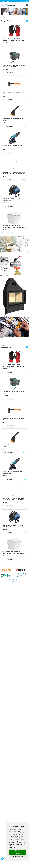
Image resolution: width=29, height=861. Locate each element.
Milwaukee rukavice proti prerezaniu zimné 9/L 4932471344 (13, 39)
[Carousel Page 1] (3, 13)
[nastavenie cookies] (2, 858)
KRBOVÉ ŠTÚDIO (4, 316)
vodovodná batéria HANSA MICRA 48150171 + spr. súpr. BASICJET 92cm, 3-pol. (14, 174)
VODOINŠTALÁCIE (4, 275)
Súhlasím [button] (17, 850)
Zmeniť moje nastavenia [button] (17, 856)
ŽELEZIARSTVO (3, 345)
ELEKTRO (2, 337)
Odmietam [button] (17, 853)
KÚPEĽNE (2, 253)
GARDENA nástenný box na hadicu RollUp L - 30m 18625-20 (13, 66)
